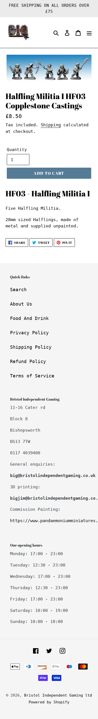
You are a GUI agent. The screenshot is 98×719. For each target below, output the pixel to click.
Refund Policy (28, 361)
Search (18, 289)
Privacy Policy (29, 332)
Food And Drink (29, 318)
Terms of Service (32, 375)
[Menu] (89, 33)
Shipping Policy (31, 347)
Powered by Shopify (49, 702)
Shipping (51, 124)
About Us (21, 304)
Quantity (17, 149)
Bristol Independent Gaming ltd (58, 695)
